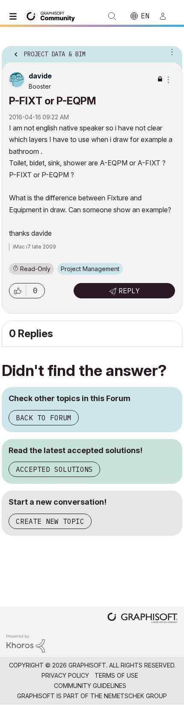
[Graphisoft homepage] (142, 618)
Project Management (90, 268)
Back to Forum (43, 417)
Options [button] (170, 52)
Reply (129, 290)
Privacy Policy (65, 675)
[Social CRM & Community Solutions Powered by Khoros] (25, 643)
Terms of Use (116, 675)
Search (112, 16)
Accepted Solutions (54, 469)
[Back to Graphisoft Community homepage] (52, 15)
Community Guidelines (90, 685)
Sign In (166, 16)
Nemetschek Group (135, 695)
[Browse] (15, 16)
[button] (17, 290)
